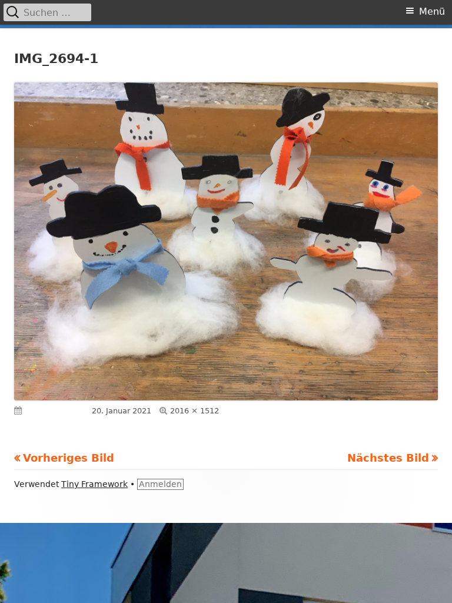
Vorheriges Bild (68, 458)
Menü (432, 11)
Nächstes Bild (388, 458)
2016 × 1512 (194, 410)
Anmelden (160, 484)
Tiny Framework (94, 484)
